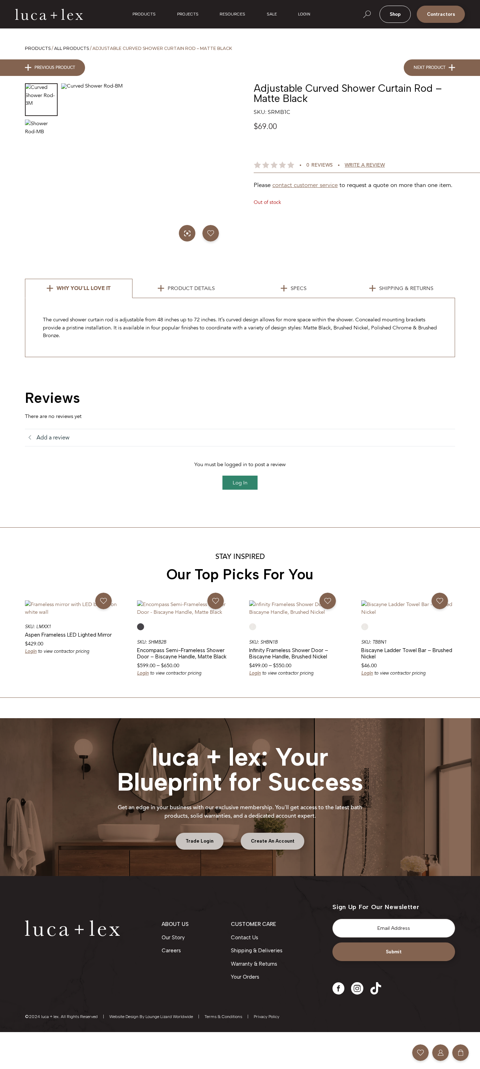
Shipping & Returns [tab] (406, 288)
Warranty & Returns (254, 964)
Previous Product (54, 67)
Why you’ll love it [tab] (84, 288)
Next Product (430, 67)
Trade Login (199, 841)
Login (31, 651)
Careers (171, 950)
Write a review (365, 165)
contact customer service (305, 185)
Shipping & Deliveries (257, 950)
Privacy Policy (266, 1016)
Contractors (441, 14)
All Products (71, 48)
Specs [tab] (298, 288)
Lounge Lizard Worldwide (169, 1016)
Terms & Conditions (223, 1016)
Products (38, 48)
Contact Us (244, 937)
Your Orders (245, 977)
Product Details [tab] (191, 288)
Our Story (173, 937)
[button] (210, 233)
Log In (240, 482)
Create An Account (272, 841)
